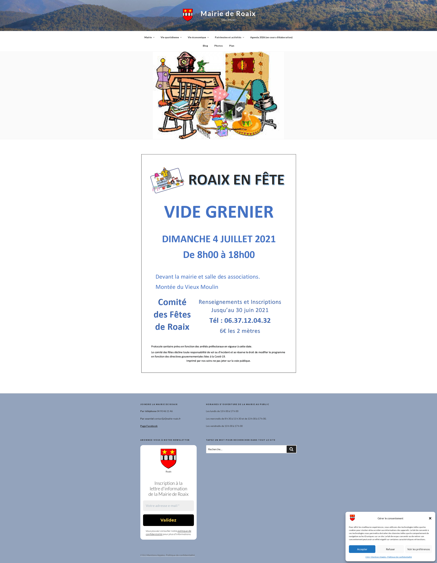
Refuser (390, 549)
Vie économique (197, 37)
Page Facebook (149, 425)
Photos (218, 45)
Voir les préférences (418, 549)
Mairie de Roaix (228, 13)
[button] (430, 518)
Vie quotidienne (170, 37)
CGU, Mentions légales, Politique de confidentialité (388, 557)
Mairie (148, 37)
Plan (231, 45)
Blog (205, 45)
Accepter (362, 549)
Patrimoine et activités (228, 37)
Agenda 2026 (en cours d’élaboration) (271, 37)
